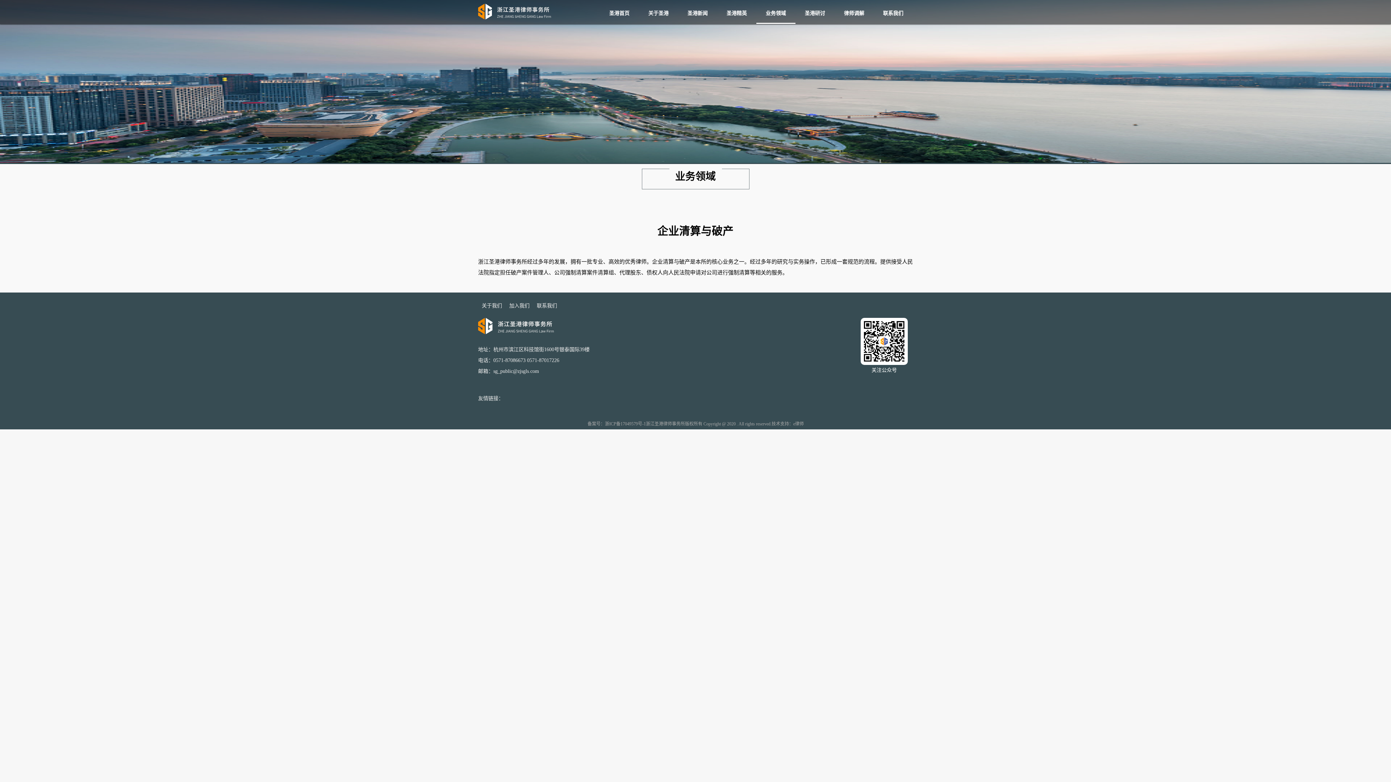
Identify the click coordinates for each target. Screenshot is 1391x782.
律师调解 (854, 13)
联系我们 (893, 13)
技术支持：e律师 (788, 423)
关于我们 (492, 305)
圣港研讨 (815, 13)
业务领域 (776, 13)
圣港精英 (737, 13)
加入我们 (519, 305)
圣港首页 (619, 13)
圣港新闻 (698, 13)
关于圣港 (658, 13)
